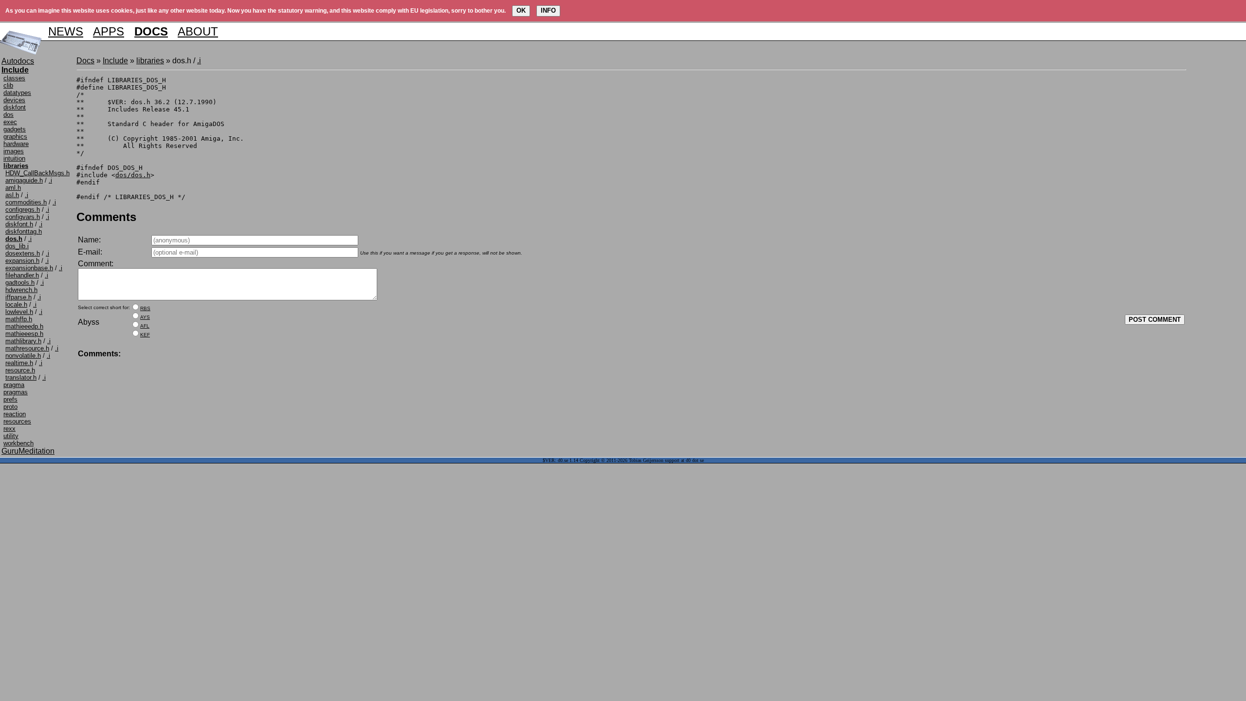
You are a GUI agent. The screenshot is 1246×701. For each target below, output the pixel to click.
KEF (145, 334)
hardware (16, 144)
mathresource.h (27, 348)
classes (14, 78)
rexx (9, 428)
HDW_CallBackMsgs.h (37, 173)
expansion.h (22, 260)
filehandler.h (22, 275)
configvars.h (22, 217)
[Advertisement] (1215, 202)
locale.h (16, 304)
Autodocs (17, 61)
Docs (85, 60)
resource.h (20, 370)
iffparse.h (18, 297)
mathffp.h (18, 319)
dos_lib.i (17, 246)
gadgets (14, 129)
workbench (18, 443)
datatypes (17, 92)
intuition (14, 158)
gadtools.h (20, 282)
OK (521, 10)
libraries (150, 60)
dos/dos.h (132, 175)
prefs (10, 399)
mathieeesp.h (24, 333)
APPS (108, 31)
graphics (15, 136)
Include (115, 60)
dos (8, 114)
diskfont (14, 107)
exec (10, 122)
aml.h (13, 187)
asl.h (12, 195)
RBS (145, 308)
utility (10, 436)
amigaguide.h (24, 180)
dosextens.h (22, 253)
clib (8, 85)
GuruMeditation (28, 451)
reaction (14, 414)
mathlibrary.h (23, 341)
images (13, 151)
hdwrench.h (21, 290)
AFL (144, 326)
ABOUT (198, 31)
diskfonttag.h (23, 231)
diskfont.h (19, 224)
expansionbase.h (29, 268)
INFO (548, 10)
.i (50, 180)
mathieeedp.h (24, 326)
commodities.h (26, 202)
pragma (13, 384)
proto (10, 406)
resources (17, 421)
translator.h (21, 377)
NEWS (65, 31)
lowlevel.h (19, 311)
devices (14, 100)
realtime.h (19, 363)
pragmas (15, 392)
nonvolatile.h (23, 355)
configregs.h (22, 209)
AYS (145, 317)
